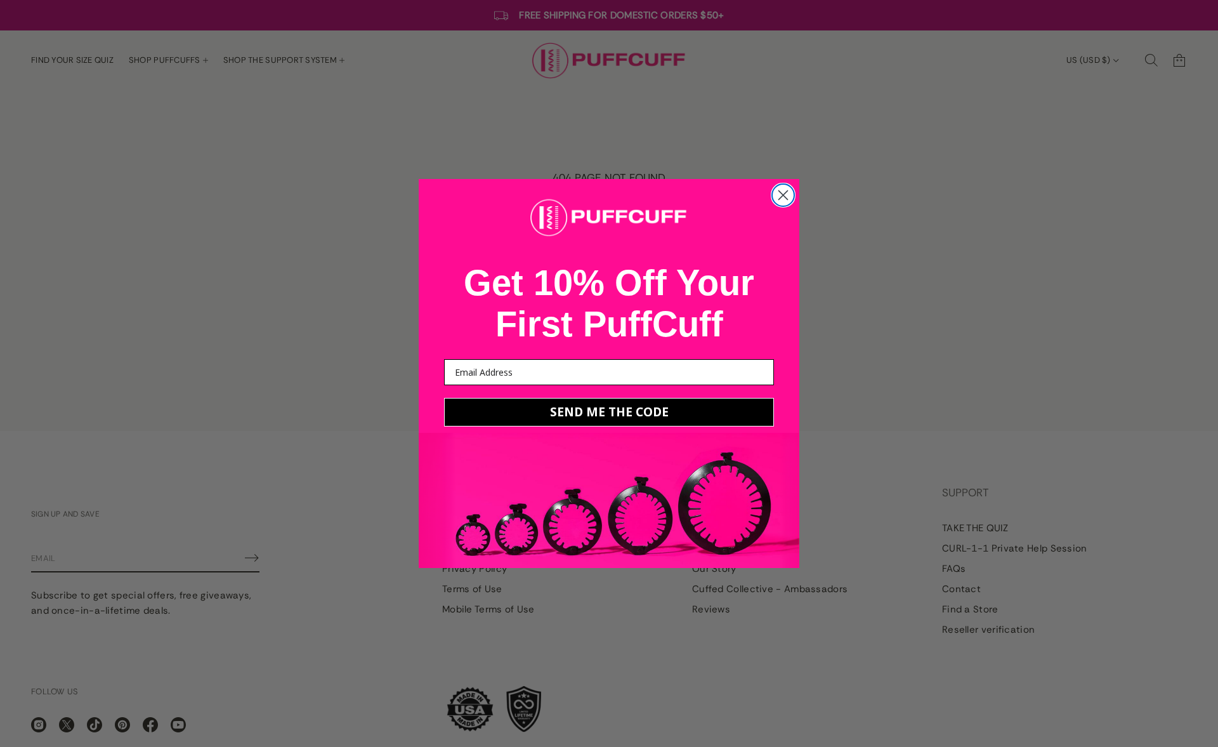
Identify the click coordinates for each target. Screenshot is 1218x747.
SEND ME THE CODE (609, 412)
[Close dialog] (783, 195)
